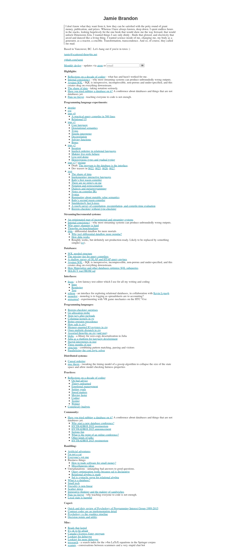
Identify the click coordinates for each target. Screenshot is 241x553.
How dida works (81, 237)
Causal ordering (76, 361)
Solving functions (81, 139)
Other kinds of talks (83, 437)
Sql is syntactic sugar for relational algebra (95, 477)
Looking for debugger (80, 536)
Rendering (77, 287)
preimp (82, 162)
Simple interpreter (82, 133)
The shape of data (78, 88)
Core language (80, 125)
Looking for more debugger (83, 539)
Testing (76, 401)
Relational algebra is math (86, 474)
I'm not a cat (75, 454)
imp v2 (72, 145)
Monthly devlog (72, 65)
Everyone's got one (78, 457)
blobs (71, 336)
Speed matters (79, 392)
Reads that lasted (77, 528)
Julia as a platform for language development (92, 338)
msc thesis (73, 364)
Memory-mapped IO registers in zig (88, 327)
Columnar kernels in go (81, 318)
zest (70, 171)
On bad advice (80, 380)
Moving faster (79, 395)
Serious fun (78, 432)
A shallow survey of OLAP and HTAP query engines (97, 259)
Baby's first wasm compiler (87, 180)
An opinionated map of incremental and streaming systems (100, 219)
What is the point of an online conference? (95, 434)
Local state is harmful (80, 497)
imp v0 (72, 113)
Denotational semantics (85, 128)
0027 (112, 168)
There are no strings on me (87, 183)
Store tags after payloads (81, 315)
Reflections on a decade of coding (87, 76)
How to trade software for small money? (94, 463)
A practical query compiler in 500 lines (93, 116)
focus (71, 281)
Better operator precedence (83, 321)
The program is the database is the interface (103, 165)
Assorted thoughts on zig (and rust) (87, 333)
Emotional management (85, 386)
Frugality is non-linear (80, 486)
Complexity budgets (79, 406)
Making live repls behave (86, 154)
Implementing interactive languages (91, 177)
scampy (72, 545)
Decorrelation (79, 136)
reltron (71, 293)
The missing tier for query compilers (88, 256)
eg (82, 242)
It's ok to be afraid (78, 530)
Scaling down (75, 489)
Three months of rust (79, 344)
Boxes (75, 142)
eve (69, 110)
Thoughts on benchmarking (83, 228)
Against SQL (75, 82)
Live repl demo (80, 157)
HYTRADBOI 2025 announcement (91, 429)
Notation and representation (87, 185)
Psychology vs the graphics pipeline (88, 514)
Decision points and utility (82, 517)
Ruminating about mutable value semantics (95, 197)
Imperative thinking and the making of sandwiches (96, 491)
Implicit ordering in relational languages (94, 151)
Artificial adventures (79, 451)
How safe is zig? (77, 324)
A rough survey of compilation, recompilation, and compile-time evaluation (113, 206)
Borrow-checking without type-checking (94, 208)
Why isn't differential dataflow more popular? (97, 234)
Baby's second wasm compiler (88, 200)
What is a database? (79, 480)
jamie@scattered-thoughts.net (80, 54)
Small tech (74, 483)
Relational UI (79, 119)
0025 (98, 168)
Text (74, 290)
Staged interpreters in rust (82, 341)
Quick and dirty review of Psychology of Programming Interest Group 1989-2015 (113, 508)
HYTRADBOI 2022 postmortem (90, 426)
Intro (74, 284)
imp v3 (72, 162)
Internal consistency (79, 79)
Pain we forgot (76, 97)
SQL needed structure (80, 253)
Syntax (75, 194)
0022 (91, 168)
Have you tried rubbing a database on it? (90, 91)
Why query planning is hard (83, 225)
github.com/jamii (73, 59)
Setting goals (79, 389)
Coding (76, 398)
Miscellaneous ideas (83, 465)
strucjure (72, 347)
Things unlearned (81, 383)
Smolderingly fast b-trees (85, 203)
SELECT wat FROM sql (81, 271)
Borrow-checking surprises (83, 310)
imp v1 (72, 122)
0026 (105, 168)
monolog (73, 296)
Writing (76, 403)
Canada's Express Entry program (86, 533)
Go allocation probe (79, 312)
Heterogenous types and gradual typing (93, 159)
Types (75, 131)
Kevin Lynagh (161, 293)
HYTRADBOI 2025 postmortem (90, 440)
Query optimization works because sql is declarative (101, 471)
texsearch (73, 542)
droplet (72, 107)
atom (100, 65)
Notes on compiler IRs (84, 191)
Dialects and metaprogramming (89, 188)
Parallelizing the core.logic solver (86, 350)
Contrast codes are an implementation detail (92, 511)
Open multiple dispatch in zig (84, 330)
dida (70, 231)
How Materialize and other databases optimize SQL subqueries (103, 268)
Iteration (76, 148)
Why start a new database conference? (93, 423)
